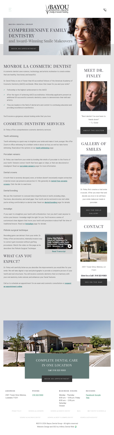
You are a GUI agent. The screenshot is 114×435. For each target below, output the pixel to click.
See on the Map (93, 282)
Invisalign (29, 224)
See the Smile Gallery (94, 211)
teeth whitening (42, 148)
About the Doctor (93, 130)
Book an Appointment (23, 48)
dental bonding (51, 202)
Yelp (87, 398)
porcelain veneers (27, 166)
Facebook (90, 395)
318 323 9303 (37, 395)
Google (98, 395)
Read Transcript (59, 251)
